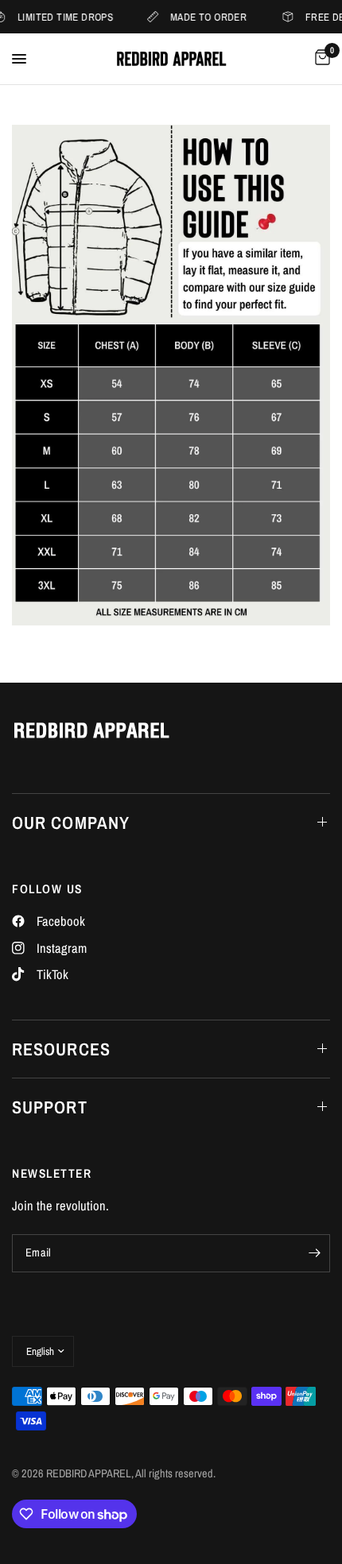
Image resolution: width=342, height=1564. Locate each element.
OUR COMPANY (71, 822)
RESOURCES (61, 1049)
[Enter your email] (314, 1253)
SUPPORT (49, 1107)
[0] (319, 58)
